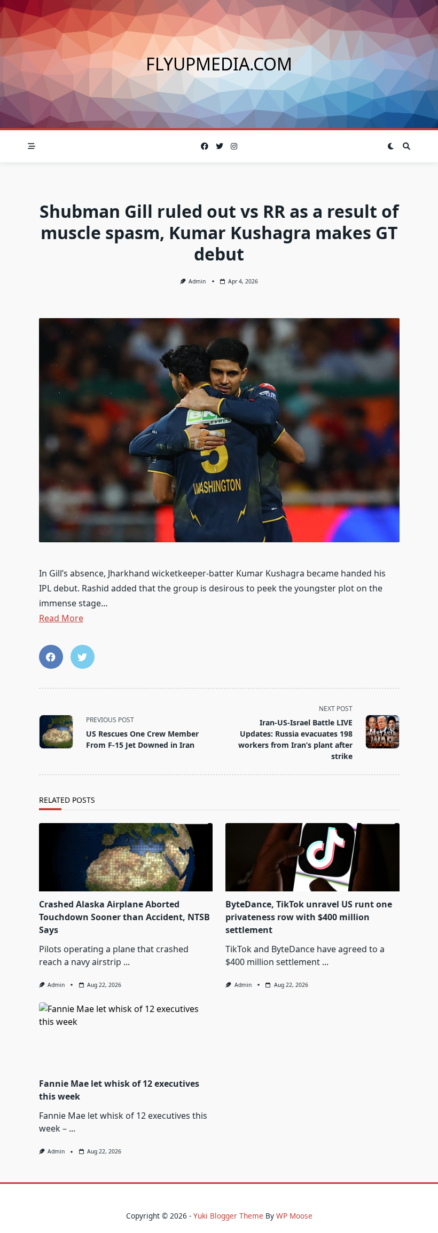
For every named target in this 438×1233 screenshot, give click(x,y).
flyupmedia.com (219, 63)
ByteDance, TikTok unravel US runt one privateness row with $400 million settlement (308, 917)
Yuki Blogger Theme (228, 1216)
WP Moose (294, 1216)
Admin (197, 281)
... (126, 962)
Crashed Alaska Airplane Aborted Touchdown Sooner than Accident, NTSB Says (124, 917)
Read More (61, 618)
